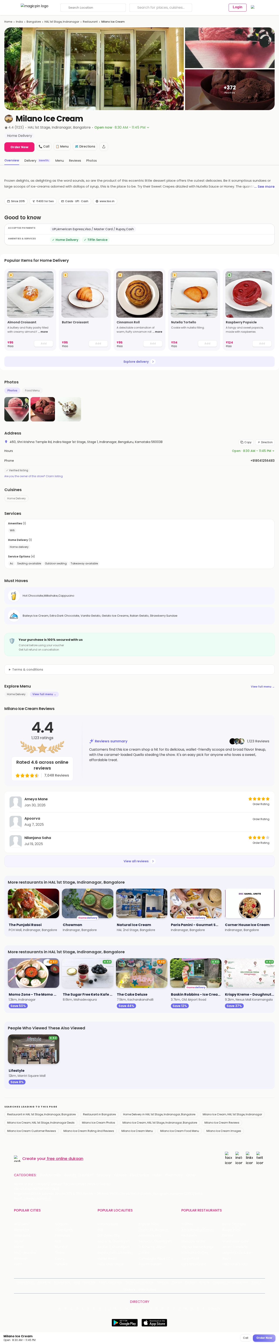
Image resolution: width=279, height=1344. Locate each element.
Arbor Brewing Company (199, 1230)
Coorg (59, 1259)
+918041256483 (262, 460)
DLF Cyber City (109, 1235)
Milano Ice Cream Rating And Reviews (88, 1131)
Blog (77, 1282)
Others (214, 1308)
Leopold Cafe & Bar (237, 1253)
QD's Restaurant (193, 1264)
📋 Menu (62, 146)
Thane (60, 1253)
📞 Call (44, 146)
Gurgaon (61, 1224)
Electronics (139, 1175)
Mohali (19, 1247)
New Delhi (21, 1224)
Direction (267, 442)
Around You (62, 1282)
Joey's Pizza (190, 1259)
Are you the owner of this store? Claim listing (33, 476)
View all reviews (136, 861)
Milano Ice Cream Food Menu (179, 1131)
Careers (129, 1289)
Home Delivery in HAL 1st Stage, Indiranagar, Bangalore (159, 1114)
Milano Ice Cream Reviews (221, 1122)
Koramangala (108, 1224)
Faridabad (62, 1235)
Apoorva (32, 818)
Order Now (19, 147)
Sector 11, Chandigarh (114, 1247)
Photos (12, 390)
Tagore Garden (150, 1264)
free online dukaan (65, 1158)
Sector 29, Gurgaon (153, 1230)
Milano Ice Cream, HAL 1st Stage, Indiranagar (232, 1114)
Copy (248, 442)
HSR (100, 1230)
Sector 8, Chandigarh (114, 1241)
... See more (264, 186)
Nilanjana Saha (37, 837)
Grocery (103, 1175)
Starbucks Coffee (194, 1253)
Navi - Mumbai (25, 1253)
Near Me (89, 1282)
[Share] (103, 146)
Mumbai (61, 1247)
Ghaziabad (22, 1235)
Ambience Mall (150, 1235)
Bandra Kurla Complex (114, 1253)
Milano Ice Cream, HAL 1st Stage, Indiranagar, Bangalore (159, 1122)
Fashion (86, 1175)
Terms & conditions (27, 669)
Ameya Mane (36, 799)
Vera (255, 1282)
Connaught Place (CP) (156, 1259)
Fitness (120, 1175)
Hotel (157, 1175)
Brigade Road (148, 1224)
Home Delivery (16, 498)
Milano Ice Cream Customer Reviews (31, 1131)
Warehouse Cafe (235, 1241)
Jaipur (18, 1241)
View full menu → (263, 686)
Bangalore (34, 21)
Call (245, 1338)
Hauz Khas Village (111, 1264)
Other (191, 1175)
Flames (227, 1235)
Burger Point (231, 1230)
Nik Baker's (189, 1235)
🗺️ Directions (85, 146)
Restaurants (50, 1175)
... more (43, 332)
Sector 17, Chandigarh (155, 1241)
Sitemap (163, 1282)
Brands (204, 1282)
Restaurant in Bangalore (99, 1114)
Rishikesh (20, 1259)
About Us (44, 1282)
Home (8, 21)
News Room (25, 1282)
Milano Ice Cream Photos (98, 1122)
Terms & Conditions (139, 1282)
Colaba (144, 1253)
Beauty (70, 1175)
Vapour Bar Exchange (197, 1247)
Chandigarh (64, 1230)
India (19, 21)
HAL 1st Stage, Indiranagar (61, 21)
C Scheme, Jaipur (152, 1247)
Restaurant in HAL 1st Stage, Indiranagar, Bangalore (41, 1114)
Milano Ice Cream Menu (137, 1131)
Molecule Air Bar (193, 1241)
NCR (58, 1241)
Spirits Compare (110, 1282)
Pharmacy (174, 1175)
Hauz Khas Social (235, 1264)
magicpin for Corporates (230, 1282)
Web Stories (147, 1289)
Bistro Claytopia (234, 1224)
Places (177, 1282)
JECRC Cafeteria (234, 1247)
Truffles (187, 1224)
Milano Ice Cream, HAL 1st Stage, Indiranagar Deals (41, 1122)
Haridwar (61, 1264)
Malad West (107, 1259)
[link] (30, 309)
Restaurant (90, 21)
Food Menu (32, 390)
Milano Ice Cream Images (223, 1131)
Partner (190, 1282)
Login (237, 7)
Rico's (226, 1259)
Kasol (18, 1264)
